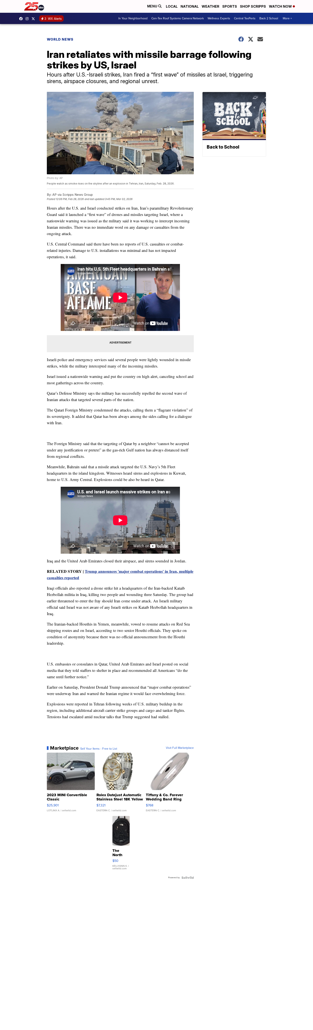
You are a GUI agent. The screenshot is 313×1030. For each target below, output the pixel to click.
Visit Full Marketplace (180, 747)
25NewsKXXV (22, 18)
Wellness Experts (219, 18)
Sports (229, 6)
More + (287, 18)
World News (60, 39)
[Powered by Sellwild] (187, 877)
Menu (152, 6)
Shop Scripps (253, 6)
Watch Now (281, 6)
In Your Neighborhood (133, 18)
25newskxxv (28, 18)
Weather (210, 6)
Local (172, 6)
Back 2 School (268, 18)
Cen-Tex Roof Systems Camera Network (177, 18)
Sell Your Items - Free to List (98, 748)
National (190, 6)
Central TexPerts (245, 18)
